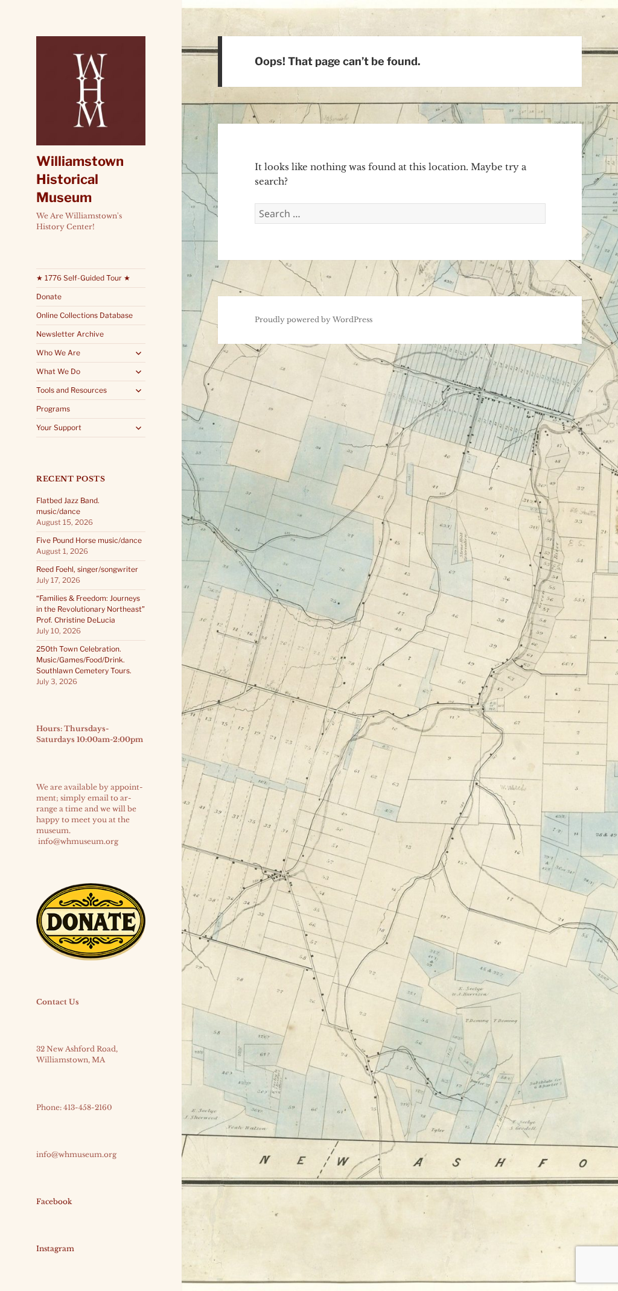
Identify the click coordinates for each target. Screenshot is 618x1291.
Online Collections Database (84, 315)
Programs (53, 408)
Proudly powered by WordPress (313, 319)
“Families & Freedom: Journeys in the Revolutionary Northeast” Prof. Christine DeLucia (90, 609)
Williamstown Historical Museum (80, 179)
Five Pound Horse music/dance (89, 540)
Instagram (55, 1248)
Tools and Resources (71, 390)
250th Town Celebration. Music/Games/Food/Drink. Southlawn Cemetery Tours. (84, 659)
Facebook (54, 1201)
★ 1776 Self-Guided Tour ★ (83, 277)
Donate (49, 296)
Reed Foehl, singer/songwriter (87, 569)
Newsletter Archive (70, 333)
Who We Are (58, 352)
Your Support (58, 427)
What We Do (58, 371)
